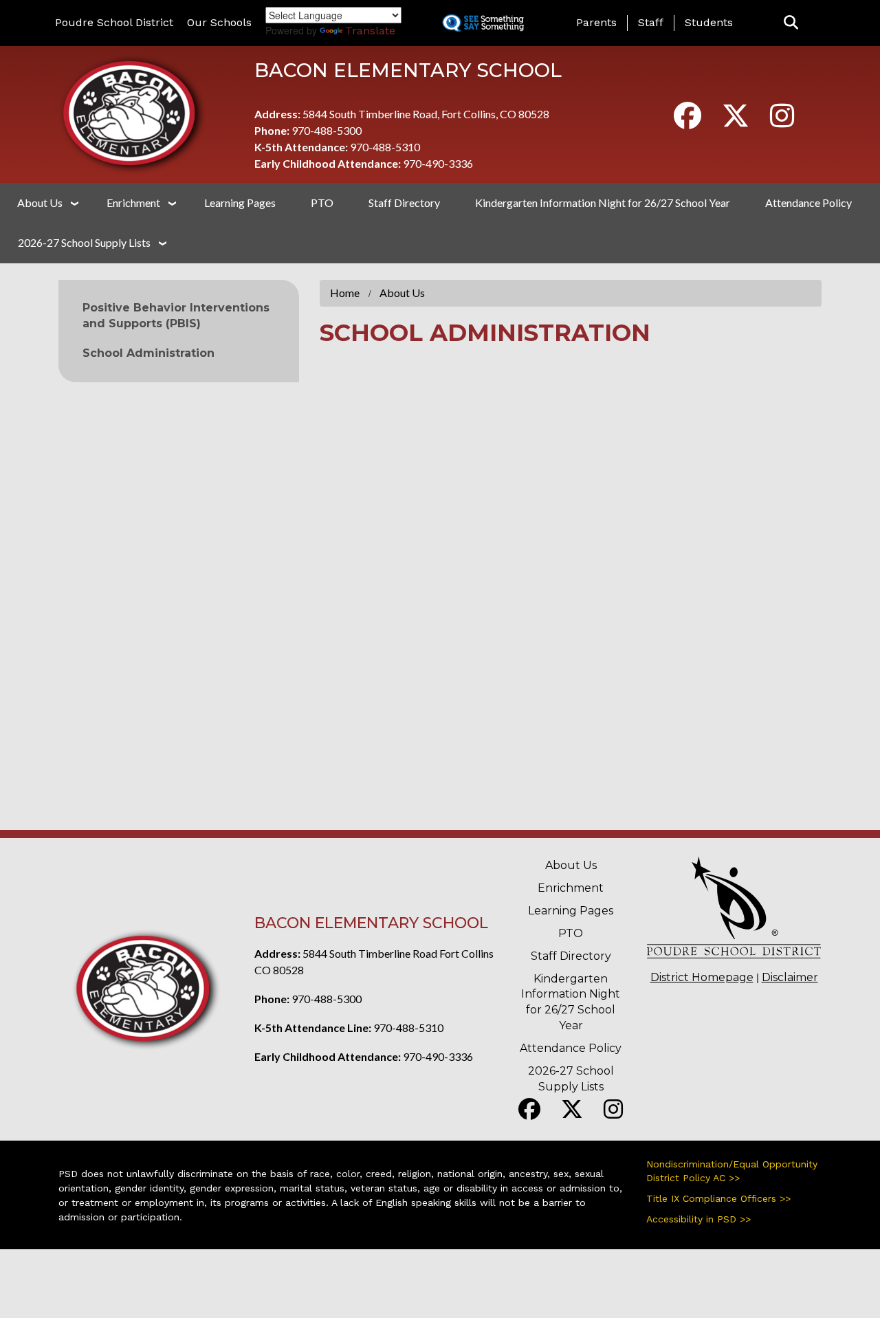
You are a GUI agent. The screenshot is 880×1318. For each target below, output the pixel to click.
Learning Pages (240, 202)
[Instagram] (782, 121)
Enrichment (133, 202)
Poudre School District (114, 22)
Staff (650, 22)
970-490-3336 (438, 163)
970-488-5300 (327, 130)
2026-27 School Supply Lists (84, 242)
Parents (596, 22)
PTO (322, 202)
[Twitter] (735, 121)
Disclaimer (790, 977)
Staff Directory (404, 202)
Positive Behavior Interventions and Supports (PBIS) (176, 315)
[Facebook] (687, 121)
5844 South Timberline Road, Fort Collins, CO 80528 (425, 113)
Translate (370, 30)
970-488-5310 (385, 146)
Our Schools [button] (219, 22)
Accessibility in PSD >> (698, 1218)
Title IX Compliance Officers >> (718, 1198)
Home (345, 292)
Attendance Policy (808, 202)
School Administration (148, 353)
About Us (40, 202)
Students (709, 22)
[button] (791, 23)
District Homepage (702, 977)
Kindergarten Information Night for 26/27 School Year (602, 202)
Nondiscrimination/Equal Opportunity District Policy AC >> (731, 1170)
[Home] (132, 112)
